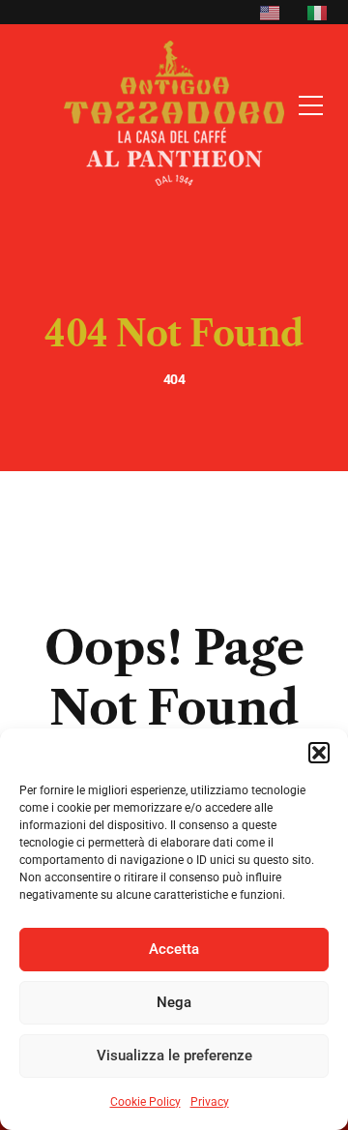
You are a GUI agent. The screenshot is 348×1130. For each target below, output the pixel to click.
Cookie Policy (145, 1102)
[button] (319, 752)
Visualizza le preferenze (174, 1055)
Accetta (174, 949)
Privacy (209, 1102)
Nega (174, 1002)
